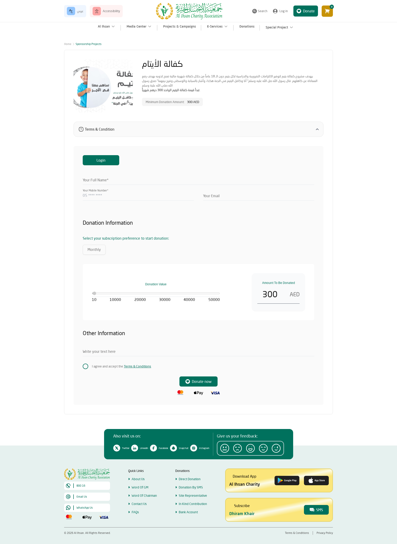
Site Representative (193, 495)
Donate (309, 11)
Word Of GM (140, 487)
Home (67, 44)
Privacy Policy (325, 533)
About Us (138, 479)
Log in (283, 11)
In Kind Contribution (193, 504)
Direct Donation (190, 479)
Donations (247, 26)
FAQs (135, 512)
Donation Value (156, 284)
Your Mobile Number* (95, 190)
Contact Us (139, 504)
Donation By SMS (191, 487)
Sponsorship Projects (89, 44)
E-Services (215, 26)
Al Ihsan (104, 26)
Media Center (136, 26)
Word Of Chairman (144, 495)
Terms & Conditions (137, 366)
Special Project (277, 27)
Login (100, 160)
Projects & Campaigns (179, 26)
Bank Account (188, 512)
